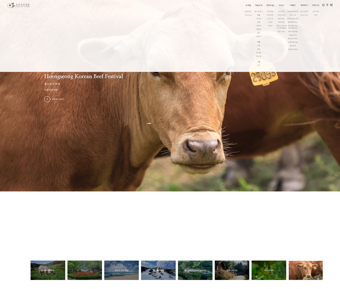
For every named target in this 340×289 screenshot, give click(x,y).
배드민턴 (281, 19)
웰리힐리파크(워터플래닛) (293, 27)
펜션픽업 (281, 22)
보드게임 (281, 11)
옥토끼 (258, 36)
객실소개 (258, 5)
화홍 (258, 22)
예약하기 (304, 5)
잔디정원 (270, 11)
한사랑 (258, 56)
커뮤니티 (315, 5)
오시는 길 (248, 15)
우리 (258, 65)
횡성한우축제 (293, 38)
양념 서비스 (281, 31)
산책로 (270, 26)
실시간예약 (304, 11)
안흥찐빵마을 (293, 42)
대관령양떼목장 (292, 11)
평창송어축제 (293, 49)
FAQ (315, 15)
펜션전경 (248, 11)
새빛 (258, 45)
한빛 (258, 49)
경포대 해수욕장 (293, 19)
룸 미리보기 (258, 11)
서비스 (281, 5)
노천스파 (270, 19)
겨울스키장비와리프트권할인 (281, 27)
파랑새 (258, 26)
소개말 (248, 5)
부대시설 (270, 5)
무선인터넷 (281, 15)
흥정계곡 (293, 46)
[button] (326, 270)
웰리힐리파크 (293, 22)
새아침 (258, 19)
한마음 (258, 53)
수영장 (270, 22)
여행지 (293, 5)
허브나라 (293, 15)
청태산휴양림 (293, 31)
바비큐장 (270, 15)
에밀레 (258, 29)
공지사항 (316, 11)
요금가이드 (304, 15)
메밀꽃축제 (293, 35)
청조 (258, 33)
